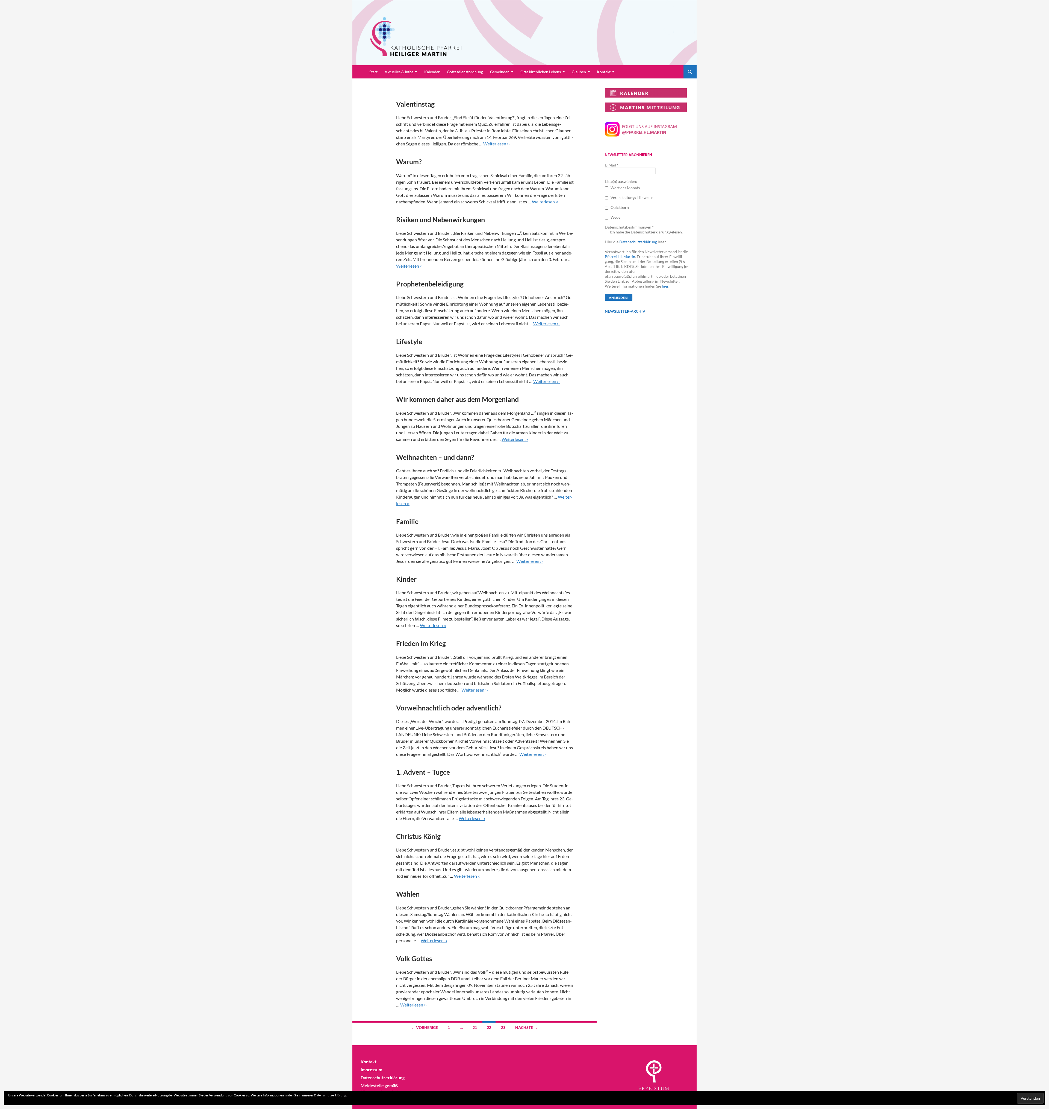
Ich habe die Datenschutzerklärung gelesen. (646, 232)
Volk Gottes (414, 958)
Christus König (418, 836)
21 (475, 1027)
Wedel (615, 217)
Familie (407, 521)
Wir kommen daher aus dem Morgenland (457, 399)
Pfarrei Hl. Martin (620, 256)
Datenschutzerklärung (638, 241)
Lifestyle (409, 341)
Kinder (406, 579)
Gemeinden (499, 71)
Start (373, 71)
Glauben (579, 71)
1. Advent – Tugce (423, 772)
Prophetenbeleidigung (430, 284)
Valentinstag (415, 104)
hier (665, 286)
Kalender (432, 71)
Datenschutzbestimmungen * (629, 227)
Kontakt (604, 71)
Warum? (409, 161)
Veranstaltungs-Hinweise (631, 197)
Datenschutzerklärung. (330, 1095)
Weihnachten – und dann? (435, 457)
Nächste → (526, 1027)
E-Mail (611, 165)
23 (503, 1027)
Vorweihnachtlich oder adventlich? (449, 708)
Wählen (408, 894)
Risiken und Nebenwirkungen (440, 219)
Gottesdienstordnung (465, 71)
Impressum (371, 1069)
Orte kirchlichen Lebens (540, 71)
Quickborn (619, 207)
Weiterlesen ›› (496, 143)
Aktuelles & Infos (399, 71)
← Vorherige (424, 1027)
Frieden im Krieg (421, 643)
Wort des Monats (625, 187)
